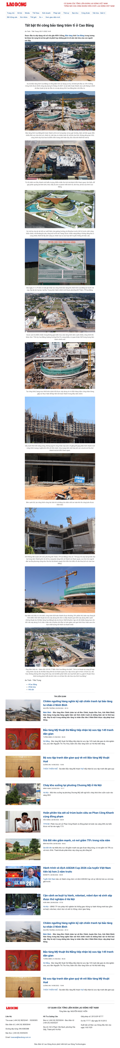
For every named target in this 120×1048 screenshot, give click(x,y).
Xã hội (19, 13)
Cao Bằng (80, 36)
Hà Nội (45, 793)
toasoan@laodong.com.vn (21, 1037)
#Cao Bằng (32, 684)
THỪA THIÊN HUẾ (50, 769)
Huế (82, 769)
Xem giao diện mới (53, 17)
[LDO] (23, 710)
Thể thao (35, 13)
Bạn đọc (75, 13)
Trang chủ (10, 13)
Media (27, 13)
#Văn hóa (32, 687)
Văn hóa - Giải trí (99, 13)
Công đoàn (85, 13)
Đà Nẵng (46, 741)
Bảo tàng (68, 36)
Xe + (41, 17)
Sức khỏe (23, 17)
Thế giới (33, 17)
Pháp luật (57, 13)
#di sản (31, 689)
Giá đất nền (47, 848)
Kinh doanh (46, 13)
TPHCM (46, 824)
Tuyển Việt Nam (49, 879)
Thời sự (66, 13)
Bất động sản (12, 17)
